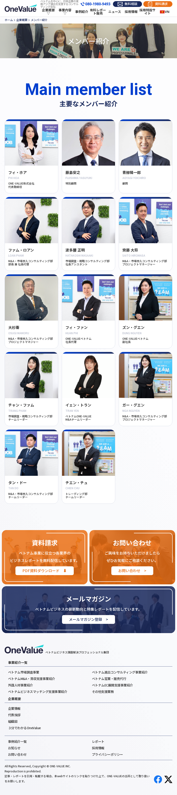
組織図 (13, 721)
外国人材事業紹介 (20, 685)
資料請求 (161, 4)
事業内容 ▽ (65, 11)
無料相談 (130, 4)
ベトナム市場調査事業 (23, 672)
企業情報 (14, 708)
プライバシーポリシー (107, 754)
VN (167, 11)
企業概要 (14, 698)
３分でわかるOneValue (24, 727)
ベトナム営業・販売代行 (109, 678)
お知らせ (14, 748)
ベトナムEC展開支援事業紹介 (112, 685)
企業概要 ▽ (48, 11)
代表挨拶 (14, 715)
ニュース (114, 11)
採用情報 (131, 11)
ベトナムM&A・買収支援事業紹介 (31, 678)
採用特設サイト (147, 11)
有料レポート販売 (98, 11)
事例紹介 (81, 11)
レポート (98, 741)
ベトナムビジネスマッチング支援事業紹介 (37, 691)
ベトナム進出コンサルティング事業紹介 (120, 672)
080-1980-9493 (97, 4)
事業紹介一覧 (17, 662)
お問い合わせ (17, 754)
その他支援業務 (103, 691)
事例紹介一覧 (17, 741)
